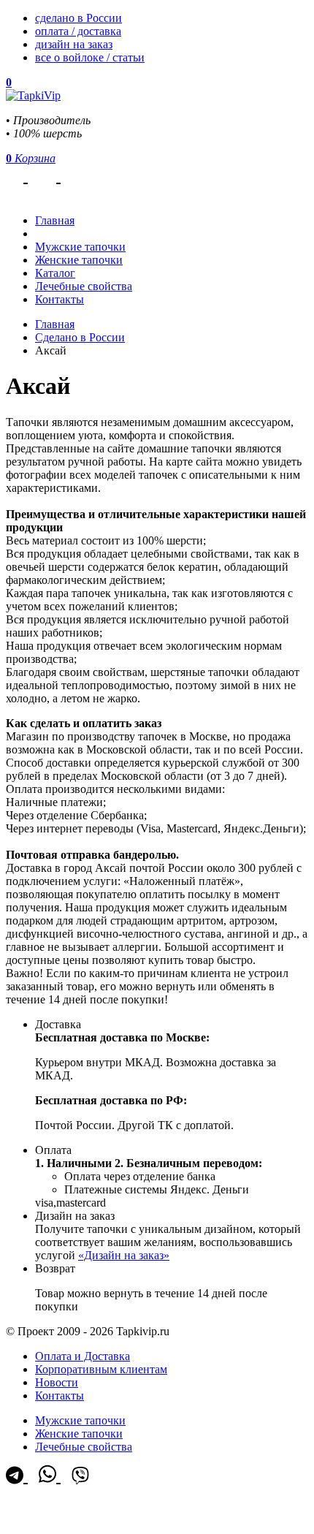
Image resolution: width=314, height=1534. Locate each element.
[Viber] (80, 175)
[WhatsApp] (50, 175)
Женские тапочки (79, 260)
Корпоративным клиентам (101, 1369)
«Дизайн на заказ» (123, 1255)
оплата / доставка (78, 31)
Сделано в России (80, 337)
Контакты (59, 299)
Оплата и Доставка (82, 1356)
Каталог (55, 273)
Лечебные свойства (83, 286)
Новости (56, 1382)
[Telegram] (17, 175)
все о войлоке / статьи (90, 57)
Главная (54, 324)
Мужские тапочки (80, 246)
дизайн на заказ (73, 44)
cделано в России (78, 18)
